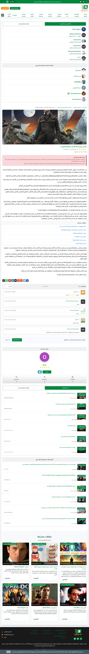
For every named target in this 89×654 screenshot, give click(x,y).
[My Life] (83, 320)
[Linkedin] (12, 280)
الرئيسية (85, 107)
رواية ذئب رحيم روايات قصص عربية (67, 447)
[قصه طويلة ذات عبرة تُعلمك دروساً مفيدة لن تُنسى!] (73, 553)
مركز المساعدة (57, 1)
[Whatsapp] (6, 280)
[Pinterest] (9, 280)
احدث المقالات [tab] (65, 388)
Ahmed (5, 490)
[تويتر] (83, 1)
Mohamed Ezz (64, 563)
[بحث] (2, 15)
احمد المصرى (76, 291)
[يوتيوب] (80, 1)
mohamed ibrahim (74, 310)
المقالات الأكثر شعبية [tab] (23, 388)
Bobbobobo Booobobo (8, 397)
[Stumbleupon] (18, 280)
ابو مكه (5, 469)
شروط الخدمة (46, 630)
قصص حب (66, 15)
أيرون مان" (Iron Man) (80, 236)
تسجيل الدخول (16, 339)
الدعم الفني (61, 633)
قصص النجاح (32, 15)
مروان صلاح (6, 563)
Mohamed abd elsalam (73, 329)
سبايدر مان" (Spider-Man (79, 240)
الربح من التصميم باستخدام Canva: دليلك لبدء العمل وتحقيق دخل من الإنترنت (58, 507)
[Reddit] (21, 280)
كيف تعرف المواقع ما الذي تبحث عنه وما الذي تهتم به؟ (63, 496)
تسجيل (7, 339)
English (12, 1)
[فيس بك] (86, 1)
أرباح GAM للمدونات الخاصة (59, 637)
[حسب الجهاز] (7, 1)
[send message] (40, 371)
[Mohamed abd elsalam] (83, 329)
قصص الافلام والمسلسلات (64, 107)
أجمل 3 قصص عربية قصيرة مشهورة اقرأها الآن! (73, 230)
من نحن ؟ (33, 630)
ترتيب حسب (45, 286)
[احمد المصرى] (83, 292)
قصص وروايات (77, 107)
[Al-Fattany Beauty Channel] (83, 301)
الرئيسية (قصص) (76, 15)
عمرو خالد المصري (8, 430)
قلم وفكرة (6, 501)
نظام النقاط (33, 633)
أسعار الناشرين (46, 633)
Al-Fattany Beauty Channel (72, 301)
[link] (45, 367)
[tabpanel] (44, 43)
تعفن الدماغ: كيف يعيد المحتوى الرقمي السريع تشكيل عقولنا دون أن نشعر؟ (58, 518)
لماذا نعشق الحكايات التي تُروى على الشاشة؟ (65, 404)
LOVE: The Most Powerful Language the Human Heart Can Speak (58, 475)
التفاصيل (64, 579)
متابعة (47, 372)
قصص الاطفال (59, 15)
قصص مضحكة (41, 15)
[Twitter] (24, 280)
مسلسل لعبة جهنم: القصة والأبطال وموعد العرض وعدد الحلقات (60, 393)
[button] (3, 280)
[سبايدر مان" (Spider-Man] (44, 594)
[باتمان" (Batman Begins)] (16, 553)
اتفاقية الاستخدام (38, 1)
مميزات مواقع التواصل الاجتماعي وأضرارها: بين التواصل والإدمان (61, 486)
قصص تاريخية (24, 15)
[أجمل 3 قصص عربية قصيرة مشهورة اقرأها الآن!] (44, 553)
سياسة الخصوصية (47, 1)
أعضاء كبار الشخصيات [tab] (23, 24)
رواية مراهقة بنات (71, 425)
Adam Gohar (6, 441)
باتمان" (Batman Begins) (79, 233)
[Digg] (15, 280)
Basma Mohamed (7, 512)
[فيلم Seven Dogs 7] (16, 594)
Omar (44, 365)
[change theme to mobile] (3, 1)
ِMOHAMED (6, 479)
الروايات (14, 15)
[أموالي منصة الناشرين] (84, 8)
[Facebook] (27, 280)
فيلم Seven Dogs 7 (81, 243)
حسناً (8, 651)
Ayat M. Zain (6, 419)
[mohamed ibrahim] (82, 311)
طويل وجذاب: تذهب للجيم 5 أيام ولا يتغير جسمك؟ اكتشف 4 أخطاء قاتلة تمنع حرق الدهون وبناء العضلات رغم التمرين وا (49, 464)
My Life (77, 319)
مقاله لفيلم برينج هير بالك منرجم (68, 436)
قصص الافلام (50, 15)
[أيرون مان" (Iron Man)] (73, 594)
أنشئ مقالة (9, 15)
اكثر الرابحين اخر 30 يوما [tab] (65, 24)
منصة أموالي (85, 15)
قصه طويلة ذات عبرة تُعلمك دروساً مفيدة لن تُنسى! (72, 226)
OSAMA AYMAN (7, 408)
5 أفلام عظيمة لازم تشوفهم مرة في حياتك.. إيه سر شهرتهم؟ (61, 414)
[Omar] (44, 357)
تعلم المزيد (15, 652)
